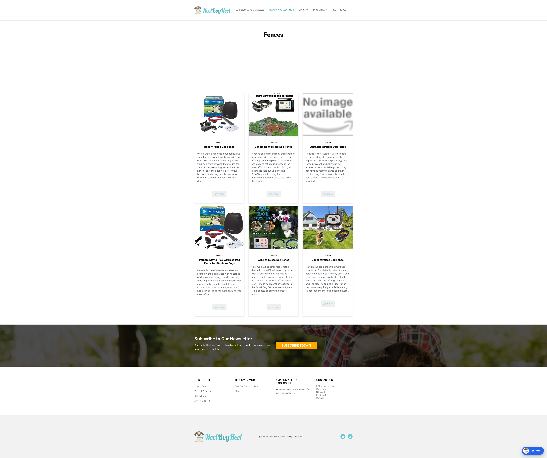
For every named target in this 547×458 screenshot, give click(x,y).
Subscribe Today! (296, 345)
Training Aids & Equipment (281, 10)
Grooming (304, 10)
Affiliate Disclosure (203, 401)
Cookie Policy (200, 396)
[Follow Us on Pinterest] (350, 436)
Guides (343, 10)
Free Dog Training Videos (246, 386)
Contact (320, 398)
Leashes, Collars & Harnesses (250, 10)
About (238, 391)
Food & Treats (320, 10)
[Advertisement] (273, 71)
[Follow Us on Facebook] (342, 436)
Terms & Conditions (203, 391)
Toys (333, 10)
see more (219, 194)
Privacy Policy (201, 386)
